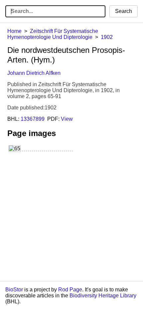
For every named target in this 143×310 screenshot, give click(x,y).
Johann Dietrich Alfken (34, 73)
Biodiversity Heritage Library (103, 295)
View (67, 119)
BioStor (14, 289)
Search (123, 11)
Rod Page (70, 289)
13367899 (33, 119)
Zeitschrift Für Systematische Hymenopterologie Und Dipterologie (52, 34)
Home (14, 31)
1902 (107, 37)
